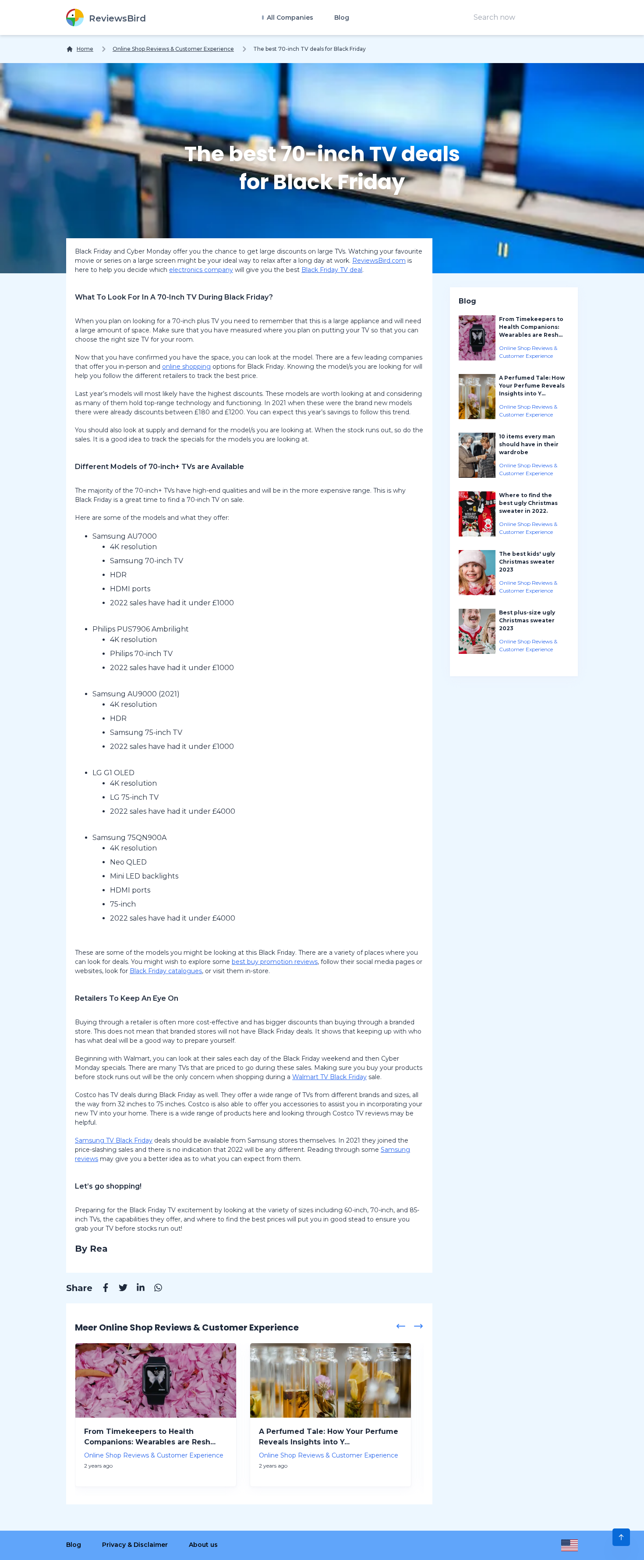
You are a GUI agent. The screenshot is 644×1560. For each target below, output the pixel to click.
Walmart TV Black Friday (329, 1077)
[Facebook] (101, 1289)
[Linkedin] (136, 1289)
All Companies (289, 17)
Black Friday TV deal (331, 270)
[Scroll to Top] (621, 1537)
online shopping (186, 367)
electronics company (201, 270)
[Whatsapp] (154, 1289)
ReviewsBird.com (379, 261)
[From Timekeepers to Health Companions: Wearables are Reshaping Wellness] (155, 1380)
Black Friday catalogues (166, 971)
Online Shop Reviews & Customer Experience (173, 49)
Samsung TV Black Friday (113, 1140)
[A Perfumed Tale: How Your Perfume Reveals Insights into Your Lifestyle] (330, 1380)
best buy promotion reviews (275, 962)
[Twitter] (118, 1289)
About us (203, 1545)
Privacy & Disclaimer (135, 1545)
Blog (341, 17)
